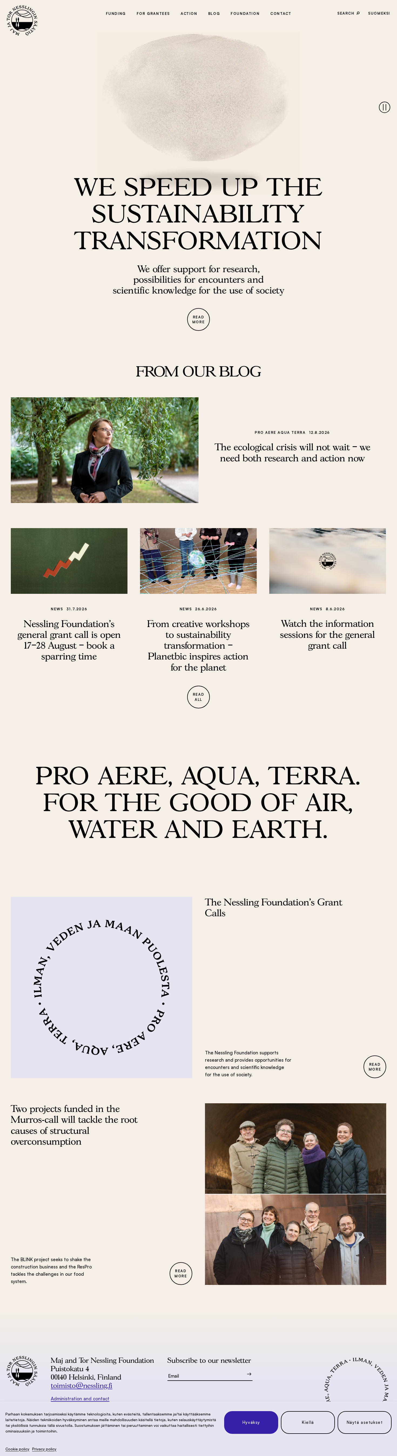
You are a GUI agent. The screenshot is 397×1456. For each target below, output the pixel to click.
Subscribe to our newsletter (209, 1360)
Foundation (245, 13)
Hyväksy (251, 1422)
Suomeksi (379, 13)
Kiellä (308, 1422)
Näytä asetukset (364, 1422)
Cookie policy (17, 1449)
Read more (198, 319)
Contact (280, 13)
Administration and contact (80, 1398)
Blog (214, 13)
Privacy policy (44, 1449)
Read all (198, 697)
